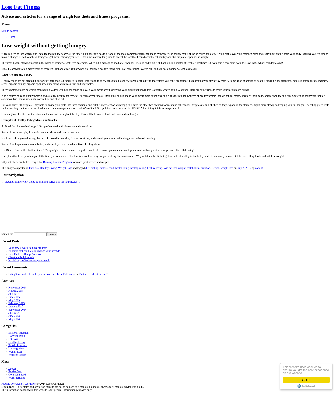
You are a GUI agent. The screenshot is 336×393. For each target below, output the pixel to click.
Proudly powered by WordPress (19, 383)
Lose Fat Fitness (20, 7)
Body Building (16, 335)
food (111, 167)
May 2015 (14, 300)
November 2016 (17, 287)
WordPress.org (16, 377)
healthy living (154, 167)
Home (11, 36)
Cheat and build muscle (21, 257)
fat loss (103, 167)
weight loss (227, 167)
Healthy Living (48, 167)
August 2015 (15, 290)
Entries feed (15, 371)
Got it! (306, 380)
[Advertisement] (106, 207)
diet (87, 167)
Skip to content (9, 30)
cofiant (259, 167)
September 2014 (17, 309)
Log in (12, 368)
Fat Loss (33, 167)
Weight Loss (65, 167)
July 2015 (13, 293)
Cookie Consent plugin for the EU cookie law (306, 386)
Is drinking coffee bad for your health (58, 181)
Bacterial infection (18, 332)
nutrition (205, 167)
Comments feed (17, 374)
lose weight (179, 167)
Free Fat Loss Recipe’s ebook (24, 254)
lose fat (168, 167)
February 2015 (16, 303)
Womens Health (17, 354)
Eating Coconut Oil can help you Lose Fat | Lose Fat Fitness (41, 274)
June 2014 (14, 315)
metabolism (193, 167)
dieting (94, 167)
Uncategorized (16, 348)
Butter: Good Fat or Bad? (93, 274)
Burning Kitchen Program (57, 162)
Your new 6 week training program (27, 247)
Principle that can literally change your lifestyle (34, 250)
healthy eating (138, 167)
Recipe (215, 167)
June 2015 (14, 296)
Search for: (7, 233)
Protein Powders (17, 345)
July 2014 (13, 312)
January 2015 (15, 306)
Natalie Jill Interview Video (18, 181)
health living (122, 167)
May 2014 (14, 319)
